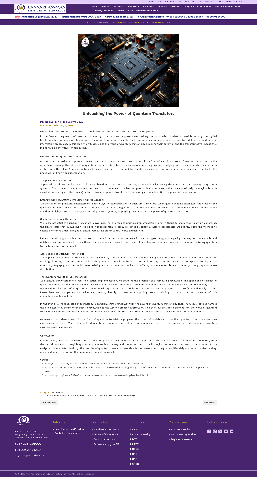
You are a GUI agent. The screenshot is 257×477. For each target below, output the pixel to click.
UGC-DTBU (170, 2)
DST (134, 439)
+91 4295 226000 (27, 444)
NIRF (180, 2)
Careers (120, 10)
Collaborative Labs (104, 439)
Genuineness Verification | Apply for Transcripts (69, 431)
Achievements (204, 6)
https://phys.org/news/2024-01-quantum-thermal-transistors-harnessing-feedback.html (96, 375)
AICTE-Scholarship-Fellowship (143, 10)
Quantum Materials (76, 395)
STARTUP (208, 2)
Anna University (140, 434)
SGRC (135, 464)
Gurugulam (188, 6)
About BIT (106, 6)
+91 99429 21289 (27, 450)
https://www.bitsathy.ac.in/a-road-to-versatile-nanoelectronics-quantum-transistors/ (94, 363)
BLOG (89, 22)
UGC (134, 459)
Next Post (209, 402)
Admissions (133, 6)
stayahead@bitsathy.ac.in (29, 455)
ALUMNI (219, 2)
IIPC (187, 2)
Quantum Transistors (87, 131)
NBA (159, 2)
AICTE (135, 429)
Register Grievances (182, 439)
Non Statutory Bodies (183, 434)
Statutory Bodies (180, 429)
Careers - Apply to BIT (106, 444)
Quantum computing (56, 395)
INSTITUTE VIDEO (234, 2)
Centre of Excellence (105, 434)
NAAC (151, 2)
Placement (148, 6)
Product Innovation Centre (227, 6)
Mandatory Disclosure (102, 10)
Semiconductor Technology (122, 395)
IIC (193, 2)
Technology (102, 22)
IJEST (135, 444)
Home (94, 6)
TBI (199, 2)
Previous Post (50, 402)
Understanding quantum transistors (63, 156)
